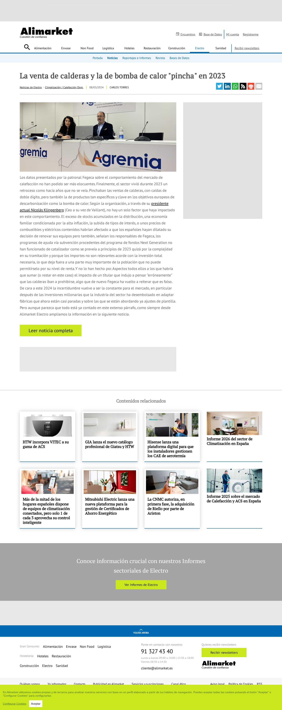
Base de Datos (213, 34)
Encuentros (188, 34)
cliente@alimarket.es (157, 668)
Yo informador (57, 684)
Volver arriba (141, 632)
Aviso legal (217, 684)
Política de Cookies (240, 684)
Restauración (152, 48)
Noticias (112, 58)
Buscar (27, 47)
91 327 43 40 (157, 651)
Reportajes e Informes (136, 58)
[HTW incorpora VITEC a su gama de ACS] (47, 437)
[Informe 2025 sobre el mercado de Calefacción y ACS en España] (234, 498)
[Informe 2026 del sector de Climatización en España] (234, 437)
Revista (160, 58)
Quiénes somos (30, 684)
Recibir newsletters (247, 48)
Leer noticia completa (51, 330)
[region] (141, 697)
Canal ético (178, 684)
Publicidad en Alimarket (108, 684)
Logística (108, 48)
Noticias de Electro (31, 87)
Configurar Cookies (14, 703)
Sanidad (220, 48)
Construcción (176, 48)
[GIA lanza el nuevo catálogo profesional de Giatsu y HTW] (110, 437)
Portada (98, 58)
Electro (199, 48)
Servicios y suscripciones (148, 684)
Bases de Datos (179, 58)
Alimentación (42, 48)
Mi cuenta (232, 34)
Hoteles (129, 48)
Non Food (87, 48)
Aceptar (35, 703)
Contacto (79, 684)
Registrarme (250, 34)
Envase (66, 48)
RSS (259, 684)
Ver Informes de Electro (141, 585)
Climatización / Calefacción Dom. (64, 87)
